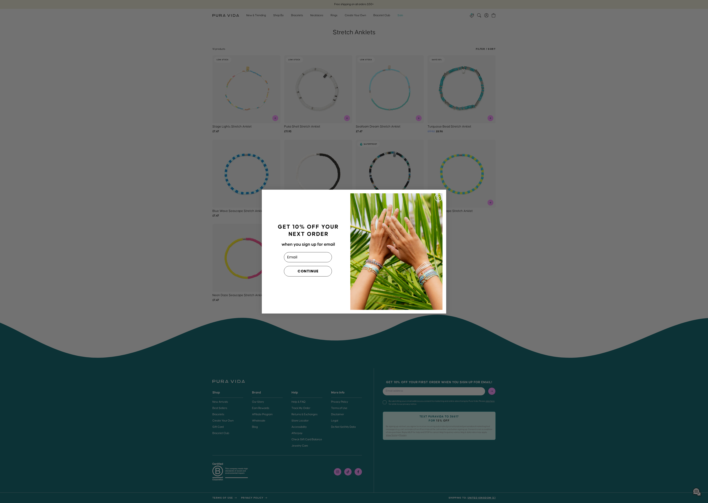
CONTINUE (308, 271)
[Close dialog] (438, 197)
